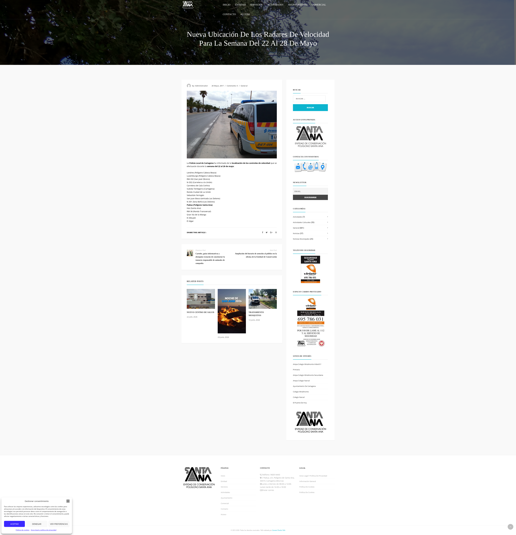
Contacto (224, 509)
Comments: (232, 86)
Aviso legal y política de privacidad (43, 530)
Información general (307, 481)
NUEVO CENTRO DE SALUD (200, 312)
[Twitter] (267, 232)
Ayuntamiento (226, 498)
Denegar (36, 524)
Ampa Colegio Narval (301, 380)
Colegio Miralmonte (301, 391)
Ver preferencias (59, 524)
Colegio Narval (298, 397)
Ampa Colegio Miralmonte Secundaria (308, 375)
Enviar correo (268, 490)
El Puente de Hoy (300, 402)
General (244, 86)
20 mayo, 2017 (218, 86)
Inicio (223, 476)
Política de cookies (22, 530)
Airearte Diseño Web (278, 530)
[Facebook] (262, 232)
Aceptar (14, 524)
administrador (201, 86)
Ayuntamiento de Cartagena (304, 386)
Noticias (296, 233)
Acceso (223, 514)
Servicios (224, 487)
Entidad (224, 481)
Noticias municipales (301, 239)
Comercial (225, 503)
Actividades (297, 217)
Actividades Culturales (302, 222)
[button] (68, 501)
